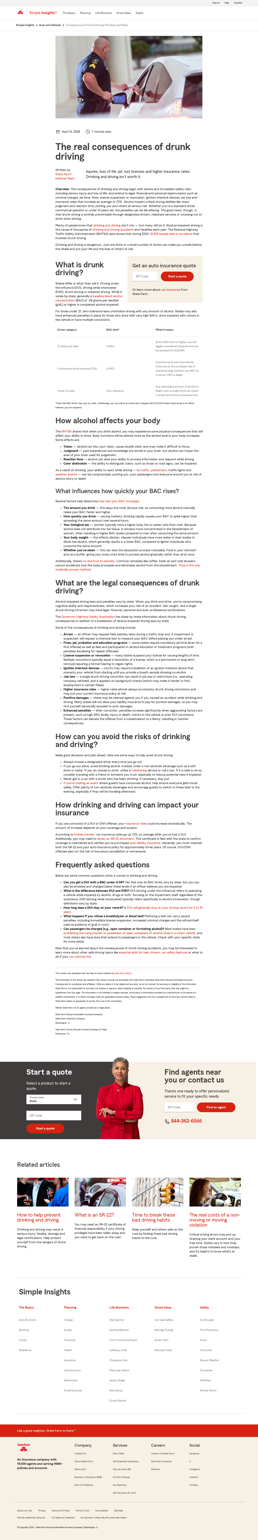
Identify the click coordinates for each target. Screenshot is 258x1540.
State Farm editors (123, 973)
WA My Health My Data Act (31, 1517)
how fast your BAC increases (119, 501)
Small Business (73, 1390)
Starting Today (163, 1350)
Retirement (71, 1380)
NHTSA (66, 431)
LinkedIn (193, 1477)
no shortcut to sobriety (99, 561)
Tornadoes (206, 1370)
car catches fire (80, 956)
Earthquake (207, 1320)
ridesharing (139, 770)
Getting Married (119, 1330)
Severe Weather (209, 1360)
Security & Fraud (60, 1510)
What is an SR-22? (94, 1215)
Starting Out (116, 1320)
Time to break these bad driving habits (153, 1218)
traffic (144, 470)
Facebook (194, 1453)
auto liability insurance (145, 843)
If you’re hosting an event (80, 783)
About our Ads (24, 1510)
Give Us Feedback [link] (84, 1485)
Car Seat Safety (164, 1320)
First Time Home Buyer (123, 1340)
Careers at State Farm (162, 1453)
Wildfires (205, 1380)
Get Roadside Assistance (126, 1461)
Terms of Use (82, 1510)
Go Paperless (120, 1485)
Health (68, 1350)
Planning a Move (119, 1370)
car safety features (174, 952)
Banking (24, 1330)
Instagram (194, 1469)
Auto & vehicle (27, 1320)
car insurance (170, 289)
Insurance (70, 1360)
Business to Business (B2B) (88, 1477)
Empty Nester (117, 1400)
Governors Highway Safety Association (88, 616)
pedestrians (159, 470)
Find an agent (216, 1107)
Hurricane (206, 1350)
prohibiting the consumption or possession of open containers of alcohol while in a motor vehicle (129, 933)
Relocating (115, 1390)
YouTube (193, 1485)
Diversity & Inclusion (161, 1461)
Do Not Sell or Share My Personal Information (104, 1517)
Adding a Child (118, 1350)
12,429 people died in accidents (171, 233)
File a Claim (118, 1453)
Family (23, 1340)
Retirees (155, 1469)
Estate (68, 1330)
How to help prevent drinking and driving (39, 1218)
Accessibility (101, 1510)
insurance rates (136, 823)
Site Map (118, 1510)
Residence (25, 1350)
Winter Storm (208, 1390)
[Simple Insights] (43, 14)
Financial (69, 1340)
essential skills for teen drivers (139, 952)
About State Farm (84, 1461)
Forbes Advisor (84, 834)
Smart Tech (162, 1340)
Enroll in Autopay (121, 1477)
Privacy (42, 1510)
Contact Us (80, 1453)
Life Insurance (72, 1370)
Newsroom (80, 1469)
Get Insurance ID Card (124, 1493)
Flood (203, 1340)
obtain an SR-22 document (115, 838)
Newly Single (117, 1380)
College (68, 1320)
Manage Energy (164, 1330)
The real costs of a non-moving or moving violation (214, 1220)
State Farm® (65, 176)
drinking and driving (107, 225)
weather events (66, 474)
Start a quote (177, 276)
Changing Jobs (118, 1360)
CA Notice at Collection (63, 1517)
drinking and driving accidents (113, 229)
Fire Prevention (209, 1330)
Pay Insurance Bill (122, 1469)
